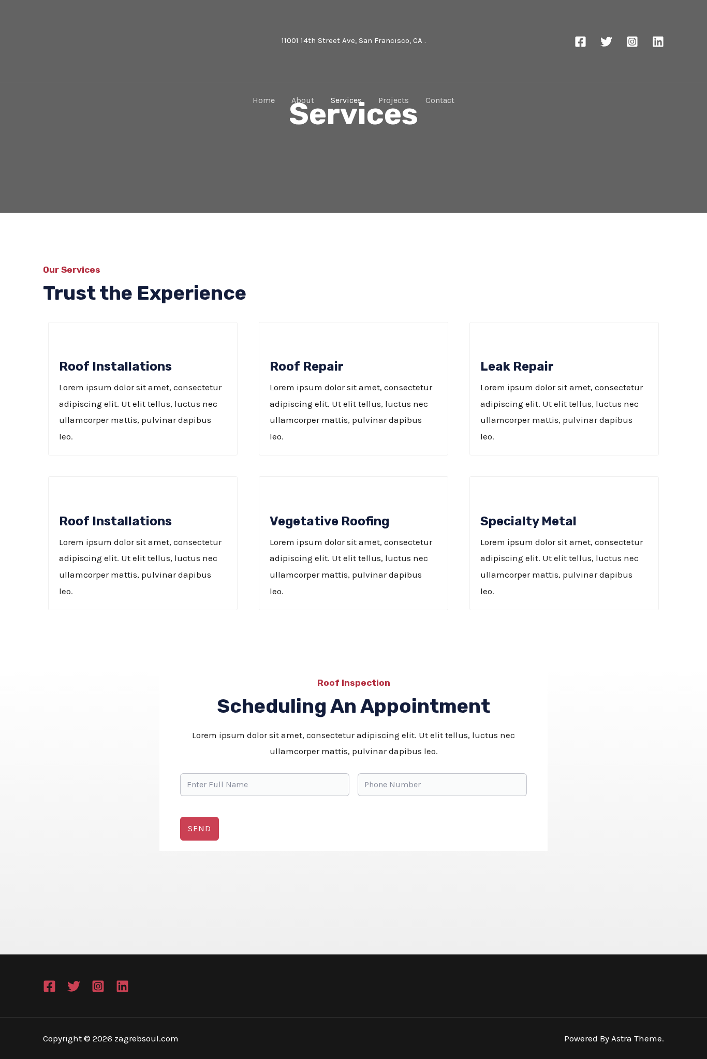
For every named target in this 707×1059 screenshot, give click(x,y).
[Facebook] (580, 42)
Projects (393, 100)
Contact (439, 100)
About (302, 100)
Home (264, 100)
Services (346, 100)
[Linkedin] (658, 42)
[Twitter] (606, 42)
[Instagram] (632, 42)
